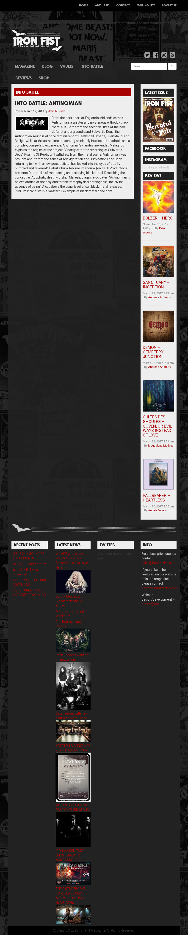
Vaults (66, 67)
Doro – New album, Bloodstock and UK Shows (69, 601)
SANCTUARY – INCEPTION (156, 284)
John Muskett (56, 111)
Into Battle (91, 67)
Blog (47, 67)
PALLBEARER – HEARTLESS (156, 497)
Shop (44, 78)
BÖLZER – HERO (158, 218)
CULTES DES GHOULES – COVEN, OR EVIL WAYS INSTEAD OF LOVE (157, 426)
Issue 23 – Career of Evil (30, 564)
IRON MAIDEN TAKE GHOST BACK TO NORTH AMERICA (70, 855)
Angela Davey (157, 510)
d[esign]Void (151, 604)
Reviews (23, 78)
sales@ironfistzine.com (159, 563)
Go (172, 66)
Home (83, 5)
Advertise (169, 5)
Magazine (25, 67)
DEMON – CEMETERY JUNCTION (153, 352)
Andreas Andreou (159, 297)
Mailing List (146, 5)
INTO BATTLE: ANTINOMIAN (48, 104)
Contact (123, 5)
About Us (102, 5)
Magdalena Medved (161, 445)
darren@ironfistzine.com (160, 588)
